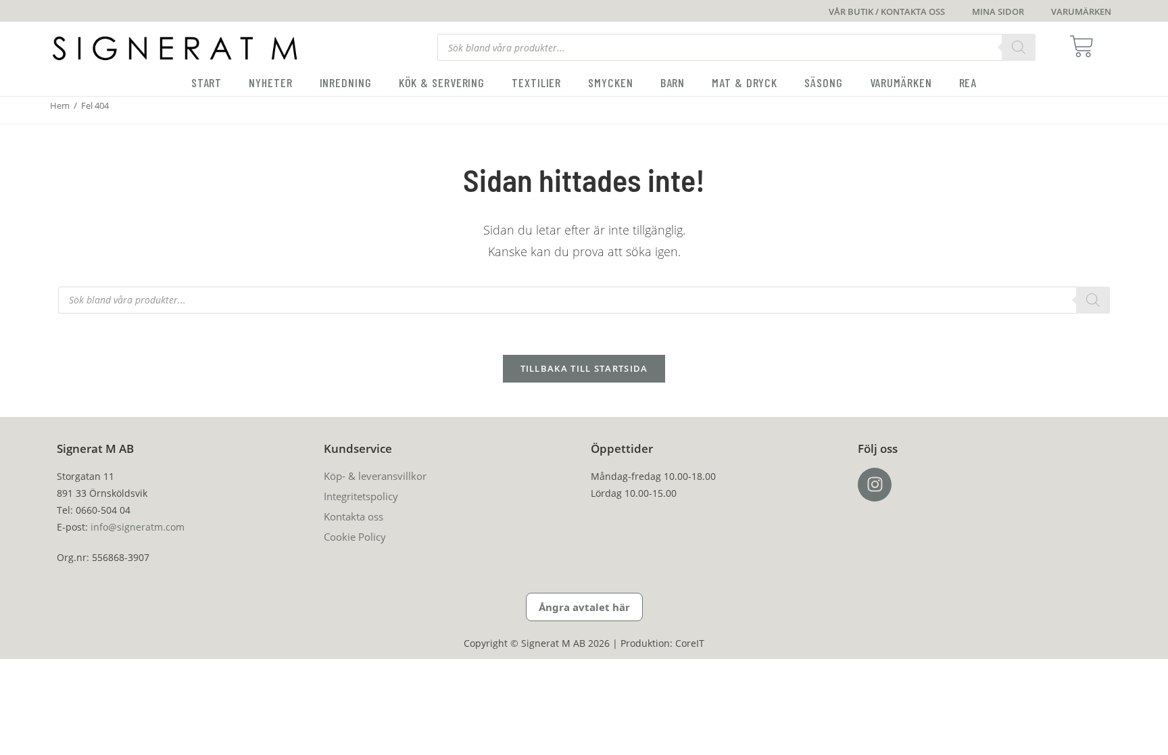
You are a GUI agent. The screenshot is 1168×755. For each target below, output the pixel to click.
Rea (968, 82)
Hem (60, 105)
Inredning (346, 82)
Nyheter (270, 82)
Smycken (610, 82)
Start (206, 82)
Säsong (823, 82)
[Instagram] (875, 485)
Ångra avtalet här (584, 607)
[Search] (1019, 47)
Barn (672, 82)
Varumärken (901, 82)
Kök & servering (442, 82)
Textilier (536, 82)
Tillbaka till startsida (584, 368)
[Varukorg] (1085, 46)
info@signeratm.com (138, 526)
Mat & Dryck (744, 82)
